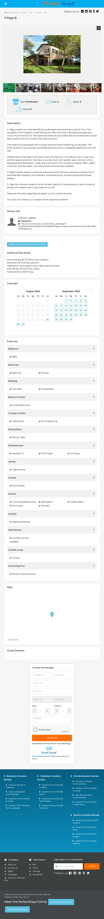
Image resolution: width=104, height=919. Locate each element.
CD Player (75, 453)
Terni (45, 12)
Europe (23, 12)
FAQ (34, 865)
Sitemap (36, 871)
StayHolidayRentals (17, 909)
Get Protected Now (41, 756)
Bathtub (16, 373)
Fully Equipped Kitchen (24, 502)
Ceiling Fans (18, 421)
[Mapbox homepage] (13, 639)
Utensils (45, 506)
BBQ (14, 357)
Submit (92, 866)
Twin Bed (17, 389)
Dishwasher (47, 502)
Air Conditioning (49, 421)
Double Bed (47, 389)
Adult (34, 706)
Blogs (10, 871)
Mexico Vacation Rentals (86, 815)
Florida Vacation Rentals (86, 776)
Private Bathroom (21, 405)
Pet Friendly (18, 486)
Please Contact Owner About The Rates (27, 244)
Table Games (18, 469)
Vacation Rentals (12, 12)
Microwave (17, 506)
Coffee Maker (77, 502)
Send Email (52, 738)
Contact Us (13, 868)
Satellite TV (18, 453)
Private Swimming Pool (24, 574)
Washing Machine (21, 522)
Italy (30, 12)
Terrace (16, 558)
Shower (45, 373)
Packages (12, 874)
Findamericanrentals (61, 902)
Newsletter (38, 874)
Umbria (38, 12)
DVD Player (47, 453)
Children (57, 706)
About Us (11, 865)
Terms (35, 868)
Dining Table (18, 437)
